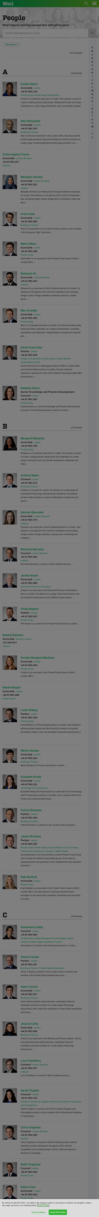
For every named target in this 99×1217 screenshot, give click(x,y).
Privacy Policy (43, 1205)
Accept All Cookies (57, 1212)
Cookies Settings (38, 1212)
